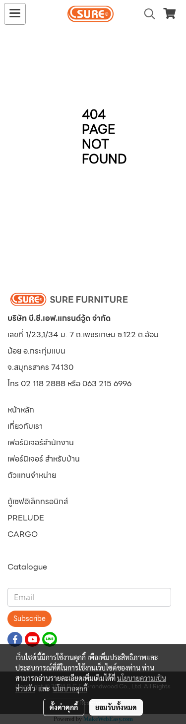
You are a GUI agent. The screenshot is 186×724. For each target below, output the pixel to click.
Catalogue (27, 567)
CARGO (22, 534)
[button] (146, 13)
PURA (18, 550)
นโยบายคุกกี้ (70, 688)
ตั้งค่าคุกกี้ (64, 707)
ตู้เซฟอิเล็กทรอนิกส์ (37, 501)
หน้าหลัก (20, 410)
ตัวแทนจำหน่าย (31, 475)
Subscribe (29, 618)
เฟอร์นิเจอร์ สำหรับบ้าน (43, 459)
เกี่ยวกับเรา (25, 426)
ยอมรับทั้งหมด (116, 707)
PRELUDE (25, 518)
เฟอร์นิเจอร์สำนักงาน (40, 442)
